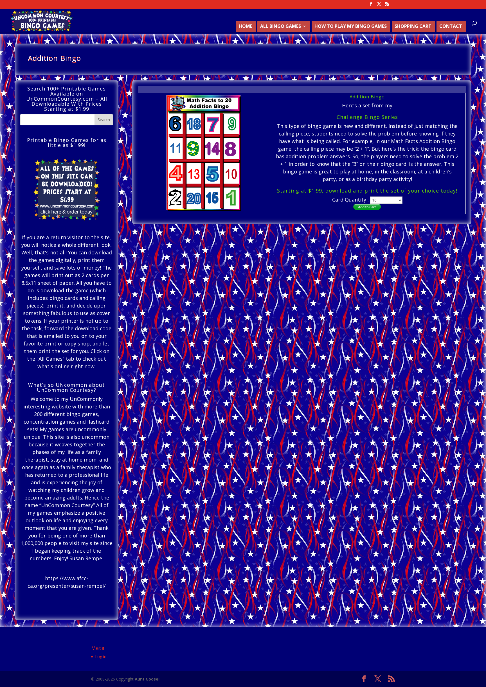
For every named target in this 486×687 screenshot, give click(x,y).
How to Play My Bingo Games (350, 26)
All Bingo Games (280, 26)
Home (245, 26)
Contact (450, 26)
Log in (100, 656)
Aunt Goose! (147, 679)
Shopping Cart (413, 26)
